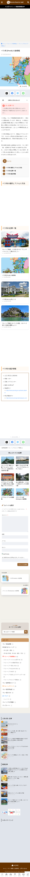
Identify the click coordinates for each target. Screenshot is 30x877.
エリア (11, 875)
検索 (26, 632)
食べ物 (19, 875)
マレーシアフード (10, 686)
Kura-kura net (17, 2)
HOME (15, 865)
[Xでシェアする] (7, 93)
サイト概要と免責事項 (13, 868)
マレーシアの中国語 (9, 702)
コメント (5, 515)
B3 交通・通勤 (9, 650)
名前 (3, 534)
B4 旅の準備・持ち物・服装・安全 (14, 653)
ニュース (7, 699)
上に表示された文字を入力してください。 (13, 557)
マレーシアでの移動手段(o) (12, 662)
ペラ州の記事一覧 (11, 170)
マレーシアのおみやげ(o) (12, 668)
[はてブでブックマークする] (18, 93)
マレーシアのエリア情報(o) (15, 448)
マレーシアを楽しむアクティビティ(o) (14, 675)
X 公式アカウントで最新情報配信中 (15, 6)
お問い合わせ (23, 868)
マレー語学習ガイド (9, 683)
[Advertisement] (15, 26)
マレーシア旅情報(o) (11, 656)
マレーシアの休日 (10, 671)
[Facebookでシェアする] (12, 93)
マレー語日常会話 (8, 689)
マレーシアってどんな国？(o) (13, 659)
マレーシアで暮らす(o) (11, 665)
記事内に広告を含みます (14, 100)
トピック (15, 875)
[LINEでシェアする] (23, 93)
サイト (4, 547)
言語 (23, 875)
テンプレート (7, 705)
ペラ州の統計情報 (11, 174)
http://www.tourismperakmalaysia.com (16, 398)
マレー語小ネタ (8, 692)
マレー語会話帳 (8, 644)
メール (4, 541)
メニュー (2, 875)
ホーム (5, 868)
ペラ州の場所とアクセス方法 (14, 167)
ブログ (7, 696)
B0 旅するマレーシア (9, 647)
